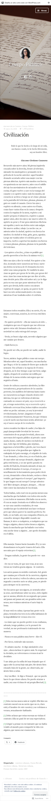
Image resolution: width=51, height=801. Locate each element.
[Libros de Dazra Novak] (20, 77)
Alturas (8, 778)
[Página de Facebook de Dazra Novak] (25, 77)
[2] (34, 550)
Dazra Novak (35, 763)
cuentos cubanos (22, 763)
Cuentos (18, 126)
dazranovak (8, 126)
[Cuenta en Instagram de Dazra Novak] (30, 77)
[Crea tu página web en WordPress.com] (25, 2)
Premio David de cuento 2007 (16, 769)
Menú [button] (43, 10)
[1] (42, 255)
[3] (45, 682)
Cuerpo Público (25, 64)
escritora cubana (10, 766)
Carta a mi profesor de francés (32, 778)
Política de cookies (19, 791)
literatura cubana (26, 766)
